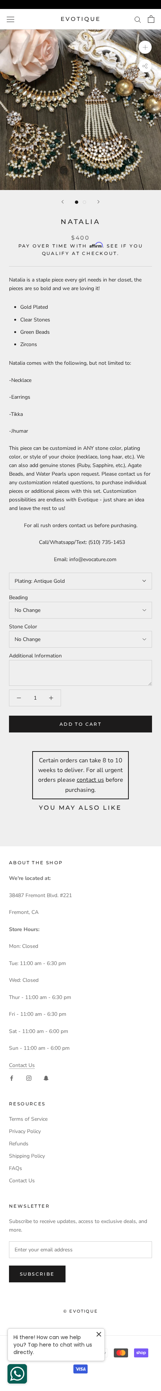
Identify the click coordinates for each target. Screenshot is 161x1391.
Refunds (18, 1143)
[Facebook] (11, 1078)
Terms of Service (28, 1119)
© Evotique (80, 1311)
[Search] (137, 19)
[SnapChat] (46, 1078)
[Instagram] (28, 1078)
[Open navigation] (10, 19)
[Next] (98, 201)
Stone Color (23, 626)
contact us (90, 780)
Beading (18, 597)
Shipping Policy (27, 1156)
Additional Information (35, 655)
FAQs (15, 1168)
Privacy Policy (25, 1131)
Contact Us (22, 1065)
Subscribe (37, 1274)
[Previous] (62, 201)
